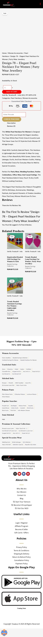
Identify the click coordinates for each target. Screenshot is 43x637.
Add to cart (11, 92)
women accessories (15, 53)
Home (4, 53)
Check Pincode (11, 119)
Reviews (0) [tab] (11, 126)
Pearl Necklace (16, 98)
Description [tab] (11, 123)
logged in (15, 225)
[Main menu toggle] (40, 4)
